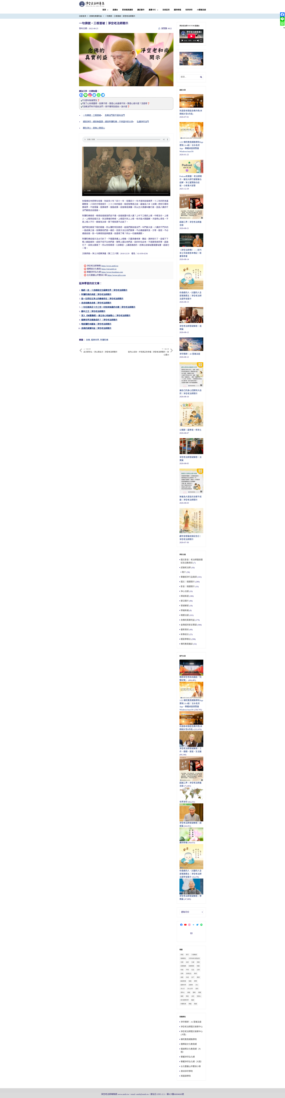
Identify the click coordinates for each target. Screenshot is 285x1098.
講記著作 (140, 10)
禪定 (187, 996)
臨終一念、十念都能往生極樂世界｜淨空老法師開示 (104, 290)
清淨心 (183, 992)
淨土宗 (183, 988)
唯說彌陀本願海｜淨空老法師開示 (96, 324)
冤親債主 (183, 958)
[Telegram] (103, 95)
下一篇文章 (148, 352)
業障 (195, 981)
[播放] (182, 40)
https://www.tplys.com (116, 275)
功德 (182, 962)
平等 (187, 970)
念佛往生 (188, 973)
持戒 (187, 977)
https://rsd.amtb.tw (109, 269)
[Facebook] (81, 95)
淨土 (196, 985)
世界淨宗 (188, 10)
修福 (182, 954)
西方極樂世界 (185, 1000)
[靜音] (198, 40)
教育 (198, 977)
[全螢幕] (201, 40)
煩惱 (188, 992)
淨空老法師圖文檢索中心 (192, 1027)
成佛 (182, 977)
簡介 (184, 572)
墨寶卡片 (152, 10)
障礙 (190, 1004)
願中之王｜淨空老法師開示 (93, 311)
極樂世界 (95, 340)
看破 (194, 992)
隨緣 (195, 1004)
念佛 (88, 340)
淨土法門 (190, 988)
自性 (192, 996)
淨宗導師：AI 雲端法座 (191, 1022)
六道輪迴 (194, 954)
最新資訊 (185, 629)
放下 (192, 977)
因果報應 (183, 966)
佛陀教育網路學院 (189, 1039)
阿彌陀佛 (104, 340)
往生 (192, 970)
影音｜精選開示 (188, 586)
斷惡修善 (183, 981)
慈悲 (195, 973)
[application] (191, 36)
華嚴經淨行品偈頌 (189, 577)
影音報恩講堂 (127, 10)
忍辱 (198, 970)
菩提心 (199, 996)
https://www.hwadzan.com (112, 272)
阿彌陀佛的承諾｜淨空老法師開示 (96, 294)
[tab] (92, 115)
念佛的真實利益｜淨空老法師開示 (96, 328)
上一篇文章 (100, 350)
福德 (182, 996)
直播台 (115, 10)
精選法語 (185, 615)
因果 (198, 962)
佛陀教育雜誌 (187, 644)
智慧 (190, 981)
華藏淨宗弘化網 (188, 1057)
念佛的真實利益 (95, 16)
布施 (182, 970)
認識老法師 (186, 567)
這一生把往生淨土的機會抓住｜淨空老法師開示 (102, 299)
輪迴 (192, 1000)
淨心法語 (185, 591)
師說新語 (185, 596)
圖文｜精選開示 (188, 582)
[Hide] (284, 28)
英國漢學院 (186, 1076)
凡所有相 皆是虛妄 (194, 958)
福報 (199, 992)
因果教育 (191, 966)
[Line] (86, 95)
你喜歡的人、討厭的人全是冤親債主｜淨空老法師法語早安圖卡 (190, 874)
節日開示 (185, 601)
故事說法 (185, 634)
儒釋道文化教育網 (189, 1044)
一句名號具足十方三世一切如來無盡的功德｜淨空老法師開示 (108, 307)
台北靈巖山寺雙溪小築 (191, 1066)
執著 (198, 966)
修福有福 (185, 610)
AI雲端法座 (201, 10)
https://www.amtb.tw (109, 266)
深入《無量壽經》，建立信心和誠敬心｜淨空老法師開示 (105, 316)
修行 (187, 954)
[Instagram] (90, 95)
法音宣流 (166, 10)
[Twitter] (94, 95)
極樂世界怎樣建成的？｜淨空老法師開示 (99, 320)
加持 (187, 962)
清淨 (196, 988)
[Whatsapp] (99, 95)
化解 (192, 962)
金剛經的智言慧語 (189, 625)
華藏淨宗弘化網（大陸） (192, 1061)
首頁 (104, 10)
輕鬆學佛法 (186, 639)
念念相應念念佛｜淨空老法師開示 (96, 303)
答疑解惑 (185, 606)
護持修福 (177, 10)
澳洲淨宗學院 (187, 1071)
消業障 (191, 985)
